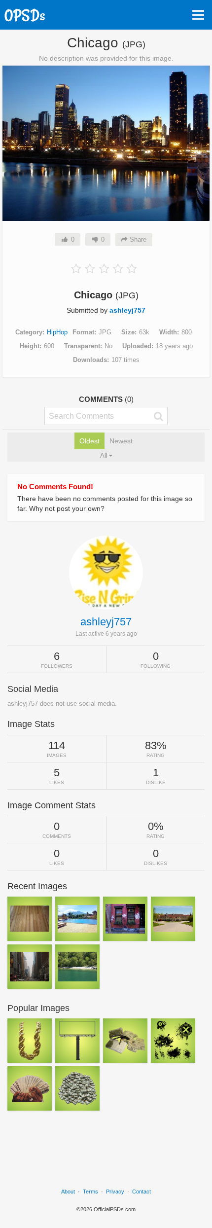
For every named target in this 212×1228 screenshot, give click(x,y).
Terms (90, 1191)
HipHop (57, 332)
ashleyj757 (127, 310)
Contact (141, 1191)
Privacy (115, 1191)
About (68, 1191)
